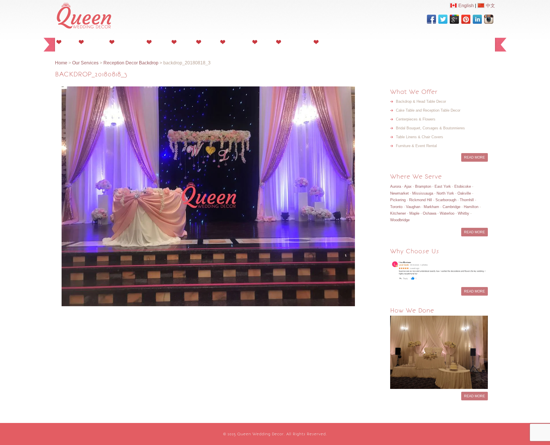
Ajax (408, 186)
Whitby (463, 213)
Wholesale (237, 42)
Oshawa (429, 213)
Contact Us (332, 42)
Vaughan (413, 207)
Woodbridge (400, 220)
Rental (209, 42)
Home (68, 42)
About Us (95, 42)
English (465, 5)
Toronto (396, 207)
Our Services (128, 42)
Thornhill (467, 200)
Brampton (423, 186)
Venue (265, 42)
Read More (474, 157)
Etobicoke (462, 186)
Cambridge (451, 207)
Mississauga (422, 193)
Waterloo (447, 213)
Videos (184, 42)
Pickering (398, 200)
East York (443, 186)
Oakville (464, 193)
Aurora (395, 186)
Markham (431, 207)
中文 (490, 5)
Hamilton (471, 207)
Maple (414, 213)
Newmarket (399, 193)
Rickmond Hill (420, 200)
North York (445, 193)
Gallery (159, 42)
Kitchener (398, 213)
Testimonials (295, 42)
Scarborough (445, 200)
